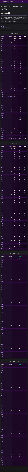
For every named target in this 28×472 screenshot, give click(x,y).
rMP (2, 92)
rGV (2, 101)
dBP (2, 121)
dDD (2, 109)
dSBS (2, 134)
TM (2, 50)
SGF (2, 52)
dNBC (2, 130)
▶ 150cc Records (4, 25)
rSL (2, 90)
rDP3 (2, 82)
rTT (2, 78)
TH (1, 48)
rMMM (2, 71)
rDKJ (2, 86)
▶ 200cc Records (4, 26)
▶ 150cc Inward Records (6, 27)
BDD (2, 65)
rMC (2, 73)
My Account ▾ (24, 1)
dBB (2, 136)
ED (1, 59)
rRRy (2, 84)
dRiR (2, 132)
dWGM (2, 113)
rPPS (2, 98)
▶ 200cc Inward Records (6, 29)
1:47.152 (10, 317)
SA (1, 55)
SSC (2, 42)
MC (2, 46)
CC (1, 63)
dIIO (2, 117)
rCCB (2, 75)
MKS (2, 38)
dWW (2, 126)
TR (1, 44)
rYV (2, 94)
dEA (2, 107)
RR (1, 69)
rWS (2, 88)
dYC (2, 105)
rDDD (2, 80)
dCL (2, 124)
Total (2, 138)
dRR (2, 115)
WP (2, 40)
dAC (2, 128)
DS (1, 57)
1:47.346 (10, 96)
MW (2, 61)
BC (1, 67)
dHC (2, 119)
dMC (2, 111)
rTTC (2, 96)
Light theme (25, 470)
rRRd (2, 103)
